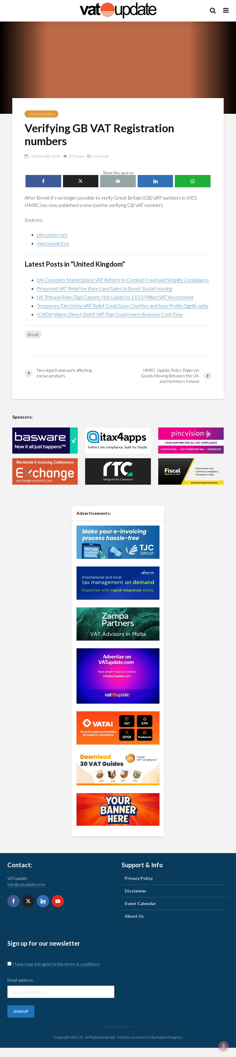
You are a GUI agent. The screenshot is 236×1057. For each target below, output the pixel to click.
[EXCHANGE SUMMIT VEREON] (45, 471)
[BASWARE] (45, 440)
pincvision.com (52, 234)
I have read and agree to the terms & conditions (56, 964)
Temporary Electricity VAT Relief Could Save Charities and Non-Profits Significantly (122, 305)
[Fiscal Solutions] (191, 471)
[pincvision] (191, 440)
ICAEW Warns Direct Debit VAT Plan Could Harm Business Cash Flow (110, 314)
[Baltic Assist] (118, 582)
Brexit (33, 334)
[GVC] (118, 768)
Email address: (20, 980)
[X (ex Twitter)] (28, 901)
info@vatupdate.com (26, 884)
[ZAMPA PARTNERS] (118, 623)
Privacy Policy (139, 878)
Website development (134, 1037)
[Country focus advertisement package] (118, 808)
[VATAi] (118, 727)
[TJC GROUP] (118, 541)
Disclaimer (136, 890)
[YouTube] (58, 901)
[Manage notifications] (223, 1046)
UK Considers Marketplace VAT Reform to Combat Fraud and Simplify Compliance (123, 280)
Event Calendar (140, 903)
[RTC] (118, 471)
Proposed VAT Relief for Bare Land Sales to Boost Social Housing (104, 288)
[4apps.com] (118, 440)
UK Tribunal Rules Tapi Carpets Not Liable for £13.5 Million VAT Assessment (115, 297)
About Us (134, 916)
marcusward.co (53, 243)
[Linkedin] (43, 901)
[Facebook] (13, 901)
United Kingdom (41, 114)
